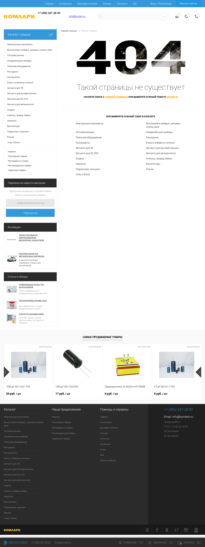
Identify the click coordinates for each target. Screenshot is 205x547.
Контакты (122, 3)
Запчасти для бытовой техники (162, 148)
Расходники (152, 137)
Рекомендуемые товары (19, 165)
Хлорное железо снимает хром (33, 300)
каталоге (171, 96)
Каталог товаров (19, 34)
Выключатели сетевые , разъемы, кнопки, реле (163, 125)
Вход (153, 3)
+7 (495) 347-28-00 (40, 542)
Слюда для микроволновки (31, 314)
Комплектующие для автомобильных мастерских (31, 254)
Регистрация (165, 3)
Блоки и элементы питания (160, 142)
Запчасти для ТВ (84, 148)
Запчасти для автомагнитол (161, 153)
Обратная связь (17, 542)
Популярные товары (17, 156)
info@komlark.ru (77, 16)
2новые (80, 158)
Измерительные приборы (159, 132)
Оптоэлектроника (85, 132)
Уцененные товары (17, 170)
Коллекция (105, 444)
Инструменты (83, 142)
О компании (65, 3)
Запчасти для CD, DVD (87, 153)
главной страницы (116, 96)
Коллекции (14, 227)
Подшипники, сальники (88, 169)
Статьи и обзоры (18, 276)
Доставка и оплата (87, 3)
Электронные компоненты (89, 123)
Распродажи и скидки (18, 161)
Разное (150, 169)
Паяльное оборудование (89, 137)
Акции (103, 449)
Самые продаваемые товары (102, 337)
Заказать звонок (188, 3)
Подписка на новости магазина (26, 183)
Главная (49, 3)
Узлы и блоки (83, 174)
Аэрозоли (81, 164)
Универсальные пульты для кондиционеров (31, 285)
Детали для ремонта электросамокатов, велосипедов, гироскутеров (31, 237)
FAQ (102, 455)
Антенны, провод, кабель (159, 158)
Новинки (12, 151)
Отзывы (107, 3)
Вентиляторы (153, 164)
